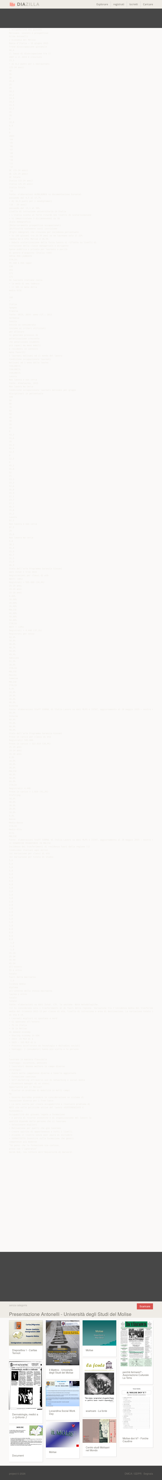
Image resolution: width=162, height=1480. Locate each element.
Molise (52, 1452)
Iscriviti (133, 4)
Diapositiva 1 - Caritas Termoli (24, 1351)
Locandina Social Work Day (62, 1412)
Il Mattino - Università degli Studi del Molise (61, 1371)
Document (18, 1455)
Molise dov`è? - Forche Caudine (135, 1439)
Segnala (148, 1473)
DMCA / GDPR (133, 1473)
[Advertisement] (81, 18)
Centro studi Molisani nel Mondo (97, 1449)
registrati (118, 4)
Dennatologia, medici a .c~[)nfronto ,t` (25, 1415)
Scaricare (145, 1306)
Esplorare (102, 4)
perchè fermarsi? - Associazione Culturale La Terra (136, 1374)
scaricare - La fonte (96, 1411)
